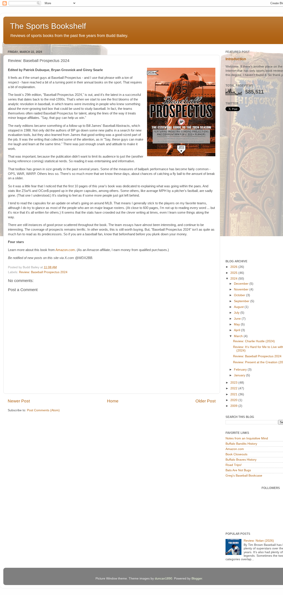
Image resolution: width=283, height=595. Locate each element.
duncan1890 (163, 578)
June (238, 318)
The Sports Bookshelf (48, 26)
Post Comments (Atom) (43, 410)
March (239, 336)
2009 (234, 406)
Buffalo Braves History (241, 459)
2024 (234, 278)
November (241, 289)
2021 (234, 394)
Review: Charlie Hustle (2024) (254, 341)
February (241, 369)
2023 (234, 382)
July (237, 312)
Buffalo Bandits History (241, 443)
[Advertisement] (254, 185)
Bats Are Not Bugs (238, 470)
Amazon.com (65, 250)
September (242, 301)
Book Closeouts (236, 454)
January (240, 375)
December (241, 283)
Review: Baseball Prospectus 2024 (43, 272)
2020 (234, 400)
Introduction (236, 59)
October (240, 295)
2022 (234, 388)
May (237, 324)
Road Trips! (234, 465)
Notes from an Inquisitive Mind (247, 438)
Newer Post (19, 401)
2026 (234, 267)
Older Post (205, 401)
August (239, 307)
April (237, 330)
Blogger (196, 578)
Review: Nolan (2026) (259, 540)
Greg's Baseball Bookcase (244, 475)
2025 (234, 272)
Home (113, 401)
